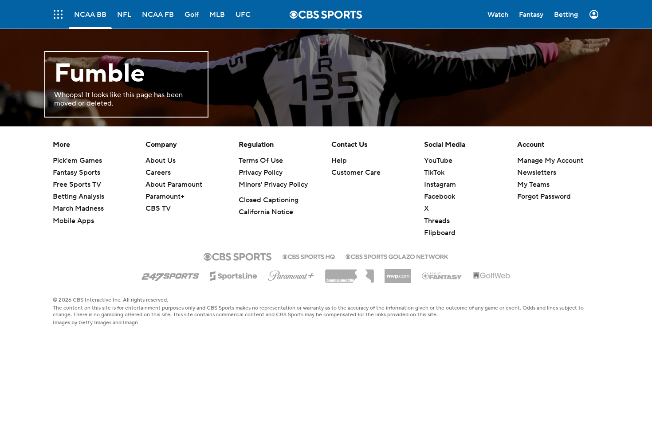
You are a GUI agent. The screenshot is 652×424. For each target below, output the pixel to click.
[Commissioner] (349, 272)
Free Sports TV (77, 184)
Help (339, 160)
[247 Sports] (170, 274)
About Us (160, 160)
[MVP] (398, 272)
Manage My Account (550, 160)
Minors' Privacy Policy (273, 184)
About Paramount (173, 184)
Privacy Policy (261, 172)
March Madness (78, 208)
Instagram (440, 184)
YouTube (438, 160)
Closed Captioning (269, 200)
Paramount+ (165, 196)
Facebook (439, 196)
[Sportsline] (233, 274)
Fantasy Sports (76, 172)
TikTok (434, 172)
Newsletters (536, 172)
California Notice (266, 212)
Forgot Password (544, 196)
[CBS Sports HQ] (309, 255)
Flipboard (440, 232)
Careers (158, 172)
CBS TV (158, 208)
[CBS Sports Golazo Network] (397, 255)
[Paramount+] (291, 274)
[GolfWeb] (492, 275)
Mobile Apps (73, 220)
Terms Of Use (261, 160)
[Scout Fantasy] (442, 275)
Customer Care (356, 172)
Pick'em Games (77, 160)
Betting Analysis (78, 196)
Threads (437, 220)
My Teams (533, 184)
